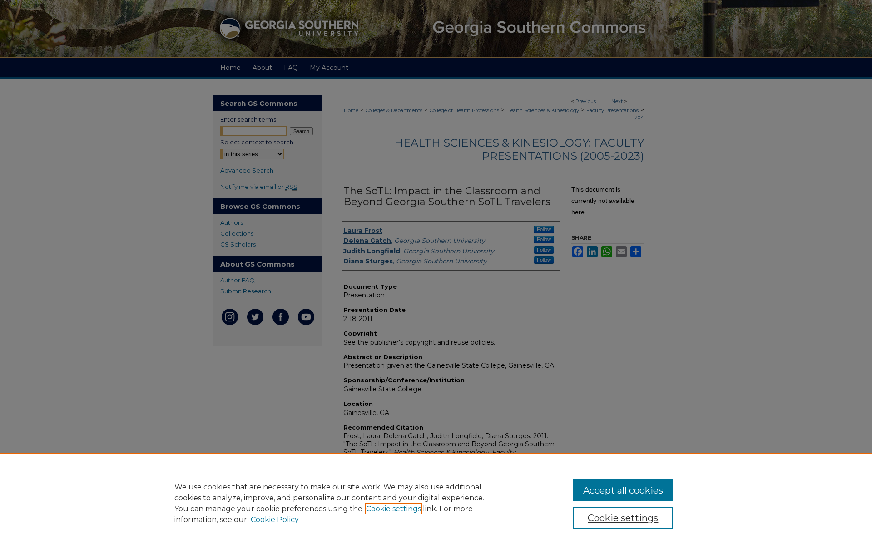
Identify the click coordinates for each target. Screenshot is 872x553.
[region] (436, 503)
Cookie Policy (275, 519)
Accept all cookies (623, 490)
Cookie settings (393, 508)
